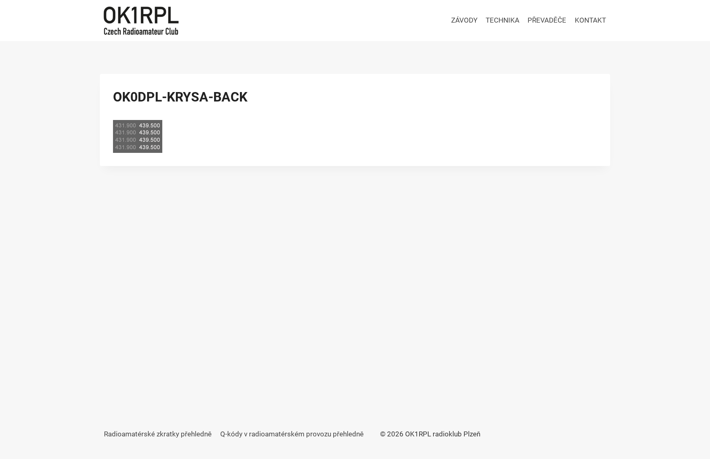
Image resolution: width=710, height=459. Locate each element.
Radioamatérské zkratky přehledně (158, 434)
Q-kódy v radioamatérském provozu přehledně (292, 434)
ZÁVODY (464, 20)
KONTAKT (590, 20)
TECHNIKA (502, 20)
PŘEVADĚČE (547, 20)
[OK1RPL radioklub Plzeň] (141, 20)
